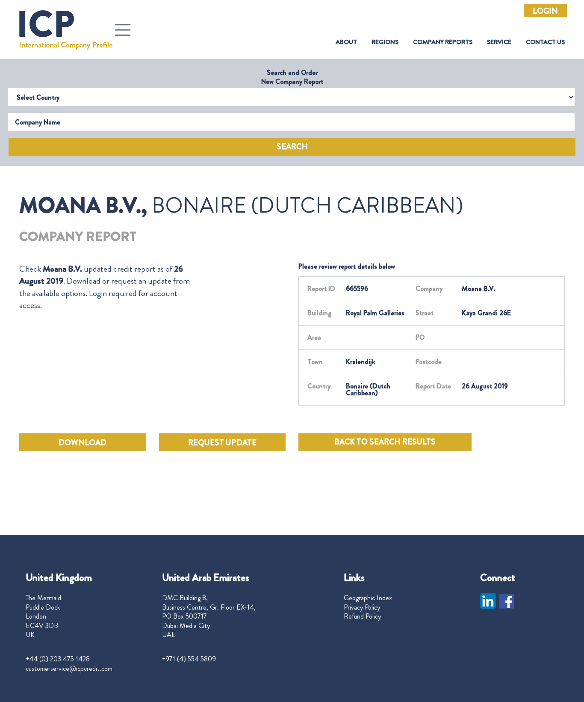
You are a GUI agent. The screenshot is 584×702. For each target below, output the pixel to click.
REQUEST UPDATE (222, 442)
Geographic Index (368, 598)
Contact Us (545, 42)
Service (499, 42)
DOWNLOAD (82, 442)
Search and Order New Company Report (292, 77)
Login (545, 11)
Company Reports (442, 42)
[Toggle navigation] (122, 30)
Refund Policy (362, 616)
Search (292, 146)
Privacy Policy (362, 607)
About (346, 42)
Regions (385, 42)
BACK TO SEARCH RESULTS (385, 441)
